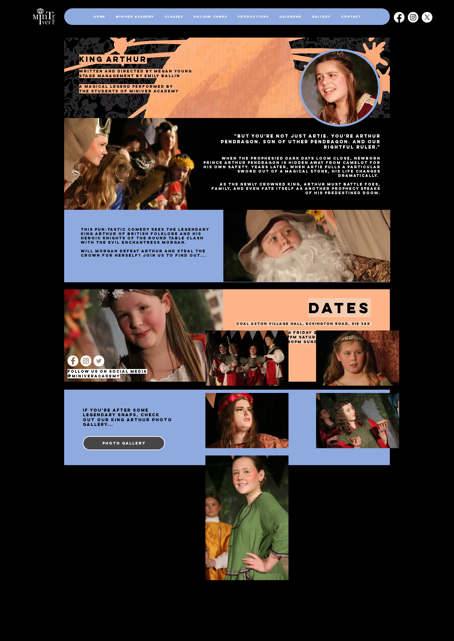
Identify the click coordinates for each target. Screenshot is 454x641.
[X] (427, 17)
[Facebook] (399, 17)
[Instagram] (413, 17)
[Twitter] (98, 360)
